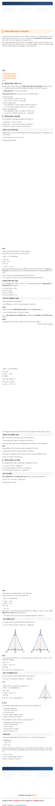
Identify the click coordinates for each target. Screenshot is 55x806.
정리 (4, 80)
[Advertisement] (27, 58)
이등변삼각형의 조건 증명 (9, 78)
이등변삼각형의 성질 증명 (9, 76)
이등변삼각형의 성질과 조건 (10, 73)
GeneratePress (22, 805)
